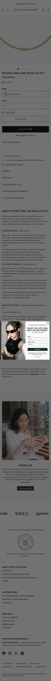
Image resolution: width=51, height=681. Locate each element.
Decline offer (37, 357)
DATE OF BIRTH (31, 342)
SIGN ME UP (37, 349)
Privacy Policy (40, 354)
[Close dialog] (48, 323)
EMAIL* (29, 336)
